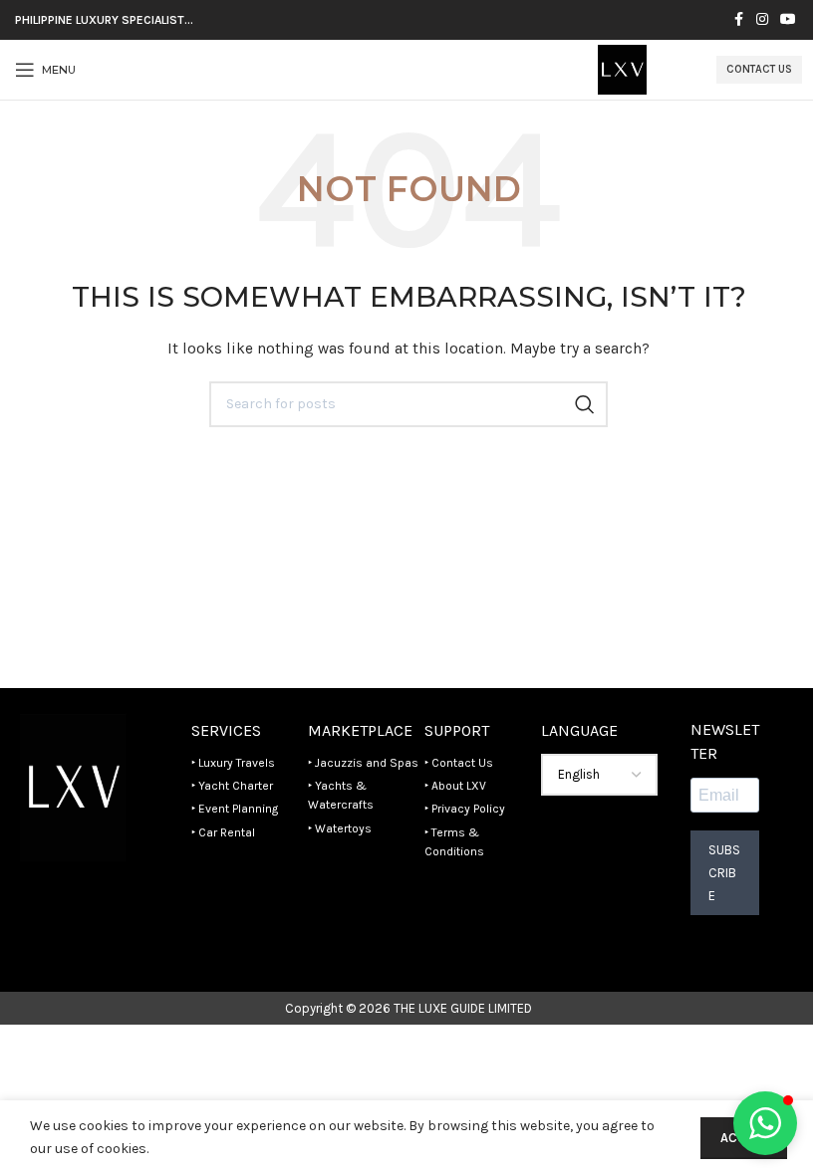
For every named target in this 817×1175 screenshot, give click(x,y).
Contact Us (759, 69)
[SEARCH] (585, 404)
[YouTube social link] (788, 20)
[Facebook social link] (738, 20)
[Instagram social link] (762, 20)
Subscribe (724, 872)
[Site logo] (622, 68)
